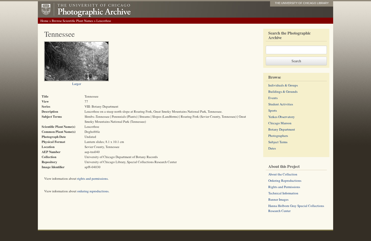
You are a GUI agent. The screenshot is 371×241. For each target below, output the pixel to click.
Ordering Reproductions (284, 180)
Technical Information (283, 193)
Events (273, 98)
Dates (272, 148)
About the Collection (282, 174)
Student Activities (280, 104)
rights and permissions (92, 178)
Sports (272, 110)
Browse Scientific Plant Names (72, 20)
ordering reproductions (93, 191)
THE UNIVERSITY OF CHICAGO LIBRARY (302, 3)
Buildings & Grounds (283, 91)
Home (44, 20)
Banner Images (278, 199)
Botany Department (281, 129)
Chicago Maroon (280, 123)
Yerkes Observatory (281, 116)
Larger (76, 83)
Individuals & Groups (283, 85)
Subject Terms (277, 142)
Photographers (278, 135)
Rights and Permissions (284, 187)
